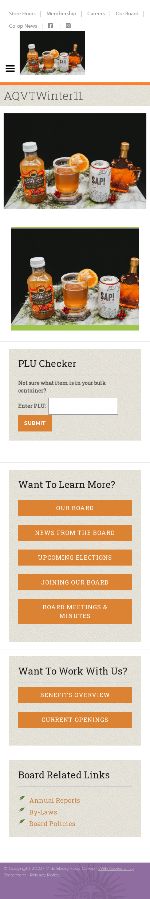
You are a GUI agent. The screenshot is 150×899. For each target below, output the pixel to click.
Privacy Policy (45, 874)
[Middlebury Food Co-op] (52, 41)
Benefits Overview (75, 695)
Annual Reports (54, 800)
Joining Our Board (75, 582)
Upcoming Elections (75, 557)
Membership (61, 13)
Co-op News (23, 25)
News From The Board (75, 532)
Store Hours (22, 13)
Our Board (127, 13)
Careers (96, 13)
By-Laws (43, 812)
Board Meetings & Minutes (75, 611)
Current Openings (75, 719)
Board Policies (52, 823)
